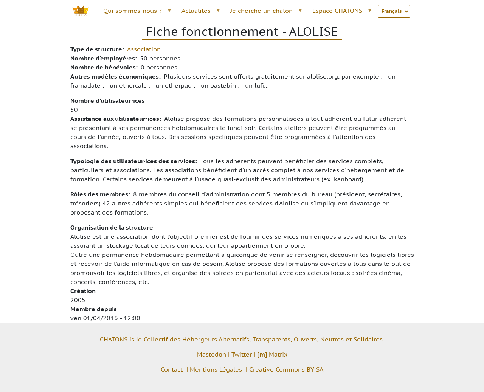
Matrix (272, 354)
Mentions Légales (216, 369)
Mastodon (211, 354)
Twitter (241, 354)
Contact (172, 369)
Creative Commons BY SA (286, 369)
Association (144, 49)
